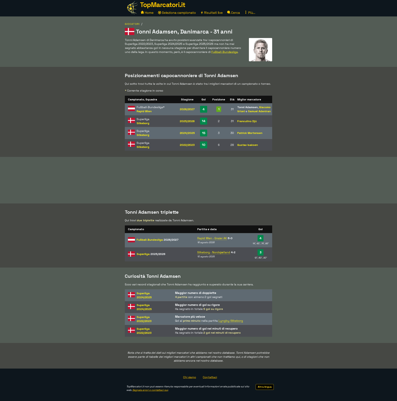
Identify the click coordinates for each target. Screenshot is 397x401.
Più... (251, 13)
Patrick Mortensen (249, 133)
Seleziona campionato (178, 13)
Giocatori (132, 24)
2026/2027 (187, 109)
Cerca (235, 13)
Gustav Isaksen (247, 145)
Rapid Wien (144, 111)
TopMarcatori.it (162, 5)
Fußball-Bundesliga (224, 52)
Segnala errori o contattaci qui (150, 390)
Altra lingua (265, 386)
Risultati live (213, 13)
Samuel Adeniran (259, 111)
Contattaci (210, 377)
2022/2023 (187, 145)
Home (149, 13)
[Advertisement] (198, 180)
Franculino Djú (247, 121)
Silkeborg (143, 123)
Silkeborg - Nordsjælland (213, 252)
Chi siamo (189, 377)
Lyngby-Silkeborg (231, 320)
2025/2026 (187, 121)
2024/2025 (187, 133)
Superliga (151, 254)
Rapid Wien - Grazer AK (212, 238)
